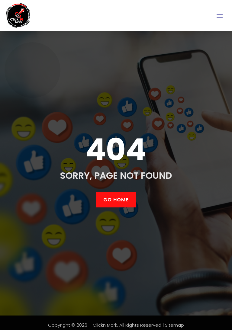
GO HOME (115, 199)
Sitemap (174, 325)
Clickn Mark (105, 325)
